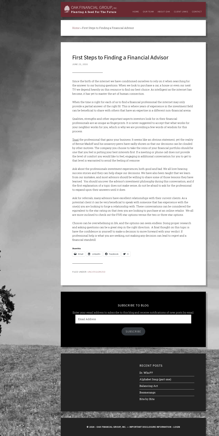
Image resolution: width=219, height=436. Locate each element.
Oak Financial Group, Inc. (111, 426)
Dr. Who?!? (146, 372)
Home (76, 28)
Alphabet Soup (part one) (155, 379)
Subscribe (133, 331)
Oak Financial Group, (94, 7)
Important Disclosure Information (150, 426)
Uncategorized (96, 271)
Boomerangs (147, 392)
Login (176, 426)
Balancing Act (148, 386)
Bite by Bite (147, 399)
